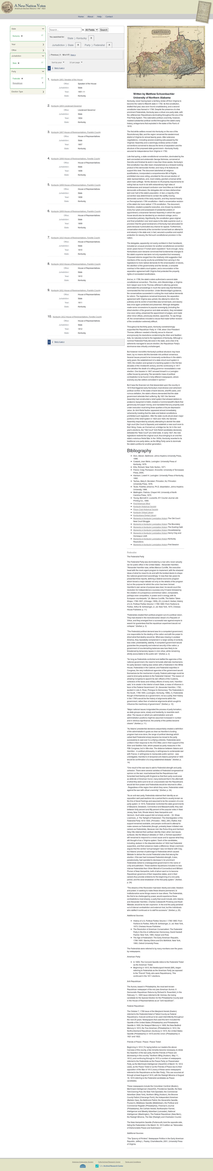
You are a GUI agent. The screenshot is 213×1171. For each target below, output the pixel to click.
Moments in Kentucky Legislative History (150, 518)
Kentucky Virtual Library (143, 512)
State (14, 28)
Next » (73, 55)
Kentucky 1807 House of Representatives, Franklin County (76, 132)
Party (14, 71)
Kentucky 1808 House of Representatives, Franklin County (76, 185)
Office (14, 50)
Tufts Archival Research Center (109, 1162)
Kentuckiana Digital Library (144, 515)
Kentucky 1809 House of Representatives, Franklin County (76, 211)
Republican (17, 83)
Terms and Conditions (133, 1162)
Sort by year (57, 62)
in (83, 29)
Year (13, 44)
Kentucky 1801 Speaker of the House (67, 80)
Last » (62, 68)
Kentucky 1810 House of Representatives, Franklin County (76, 264)
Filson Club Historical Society (145, 509)
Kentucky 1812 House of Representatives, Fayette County (77, 317)
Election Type (17, 91)
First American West (141, 504)
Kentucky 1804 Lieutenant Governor (66, 106)
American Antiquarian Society (82, 1162)
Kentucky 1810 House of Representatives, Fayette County (75, 238)
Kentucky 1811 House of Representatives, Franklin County (75, 290)
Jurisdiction (16, 55)
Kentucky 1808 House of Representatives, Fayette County (75, 159)
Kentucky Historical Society (144, 507)
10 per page (75, 62)
